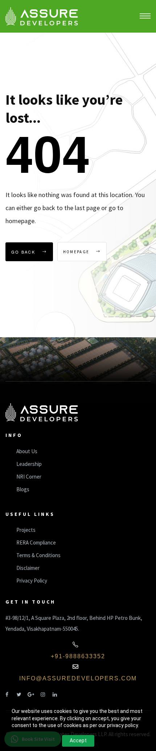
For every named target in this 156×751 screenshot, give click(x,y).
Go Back (24, 252)
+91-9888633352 (78, 656)
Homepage (77, 251)
